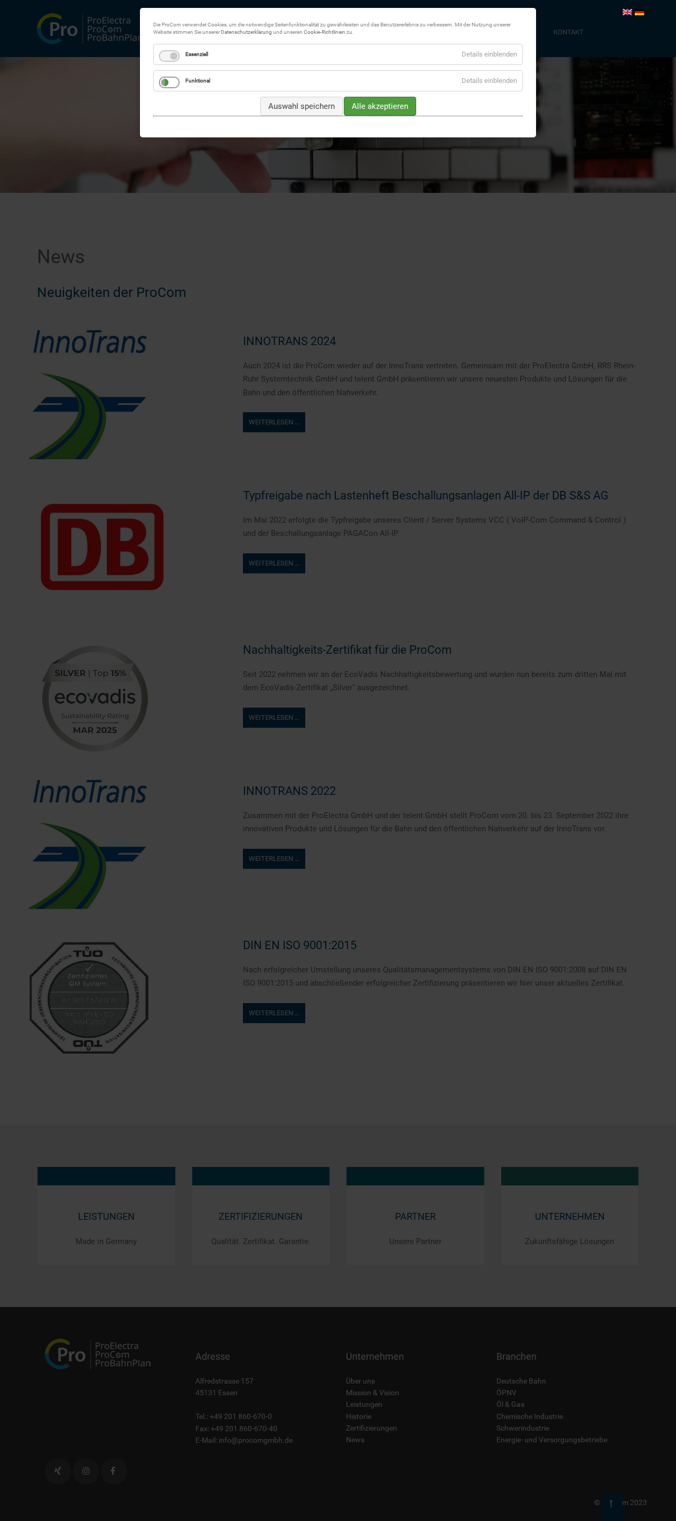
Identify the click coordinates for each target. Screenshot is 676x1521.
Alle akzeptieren (380, 106)
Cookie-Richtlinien (324, 32)
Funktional (197, 81)
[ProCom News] (627, 11)
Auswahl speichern (301, 106)
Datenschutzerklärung (246, 32)
